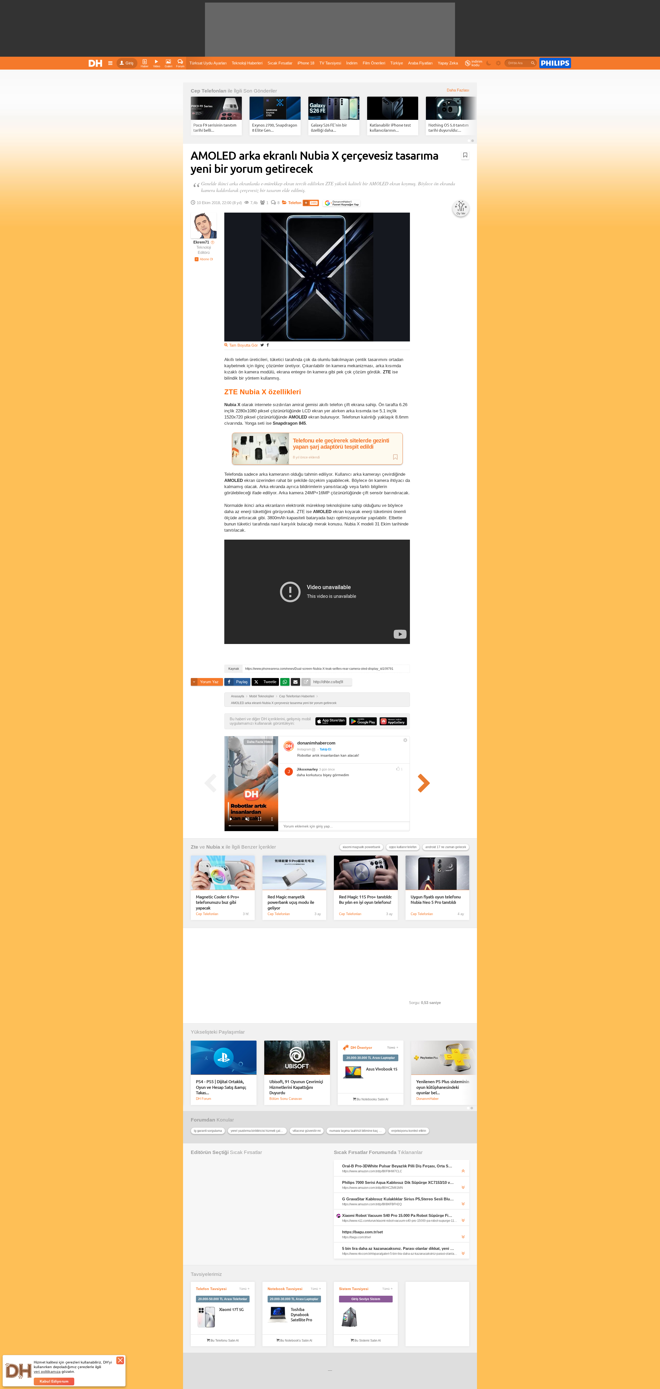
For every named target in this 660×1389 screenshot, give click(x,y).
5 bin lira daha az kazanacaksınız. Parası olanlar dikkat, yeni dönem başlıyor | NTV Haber (398, 1248)
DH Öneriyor (361, 1047)
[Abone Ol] (204, 259)
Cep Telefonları (208, 91)
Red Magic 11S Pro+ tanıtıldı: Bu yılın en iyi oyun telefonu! (365, 899)
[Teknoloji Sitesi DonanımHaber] (96, 63)
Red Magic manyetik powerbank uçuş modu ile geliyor (291, 902)
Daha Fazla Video (259, 742)
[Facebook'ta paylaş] (268, 345)
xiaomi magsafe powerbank (361, 847)
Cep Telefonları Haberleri (297, 696)
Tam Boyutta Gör (243, 345)
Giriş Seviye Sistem (365, 1299)
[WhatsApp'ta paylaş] (285, 682)
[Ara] (533, 63)
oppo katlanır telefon (403, 847)
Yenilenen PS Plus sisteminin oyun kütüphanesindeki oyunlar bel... (442, 1087)
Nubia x (215, 847)
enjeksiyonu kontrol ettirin (408, 1131)
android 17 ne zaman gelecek (445, 847)
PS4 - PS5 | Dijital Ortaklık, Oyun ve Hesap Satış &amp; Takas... (221, 1087)
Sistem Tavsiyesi (353, 1289)
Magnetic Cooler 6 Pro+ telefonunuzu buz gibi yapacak (217, 902)
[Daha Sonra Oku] (465, 155)
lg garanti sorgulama (208, 1131)
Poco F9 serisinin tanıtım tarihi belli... (214, 127)
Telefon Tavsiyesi (211, 1289)
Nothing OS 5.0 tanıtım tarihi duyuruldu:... (448, 127)
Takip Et (325, 749)
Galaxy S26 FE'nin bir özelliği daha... (329, 127)
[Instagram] (288, 746)
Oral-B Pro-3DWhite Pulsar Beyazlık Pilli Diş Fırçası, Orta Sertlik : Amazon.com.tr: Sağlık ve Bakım (398, 1166)
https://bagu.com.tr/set (362, 1232)
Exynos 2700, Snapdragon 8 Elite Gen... (274, 127)
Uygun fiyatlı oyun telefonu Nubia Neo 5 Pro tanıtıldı (436, 899)
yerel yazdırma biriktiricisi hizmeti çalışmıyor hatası (259, 1131)
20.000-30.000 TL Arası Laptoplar (370, 1058)
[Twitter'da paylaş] (262, 345)
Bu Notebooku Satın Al (372, 1099)
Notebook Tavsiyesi (285, 1289)
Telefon (294, 203)
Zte (194, 847)
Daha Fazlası (458, 90)
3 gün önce (327, 769)
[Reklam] (555, 63)
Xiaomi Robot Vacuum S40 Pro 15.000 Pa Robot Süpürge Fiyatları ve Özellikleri (398, 1215)
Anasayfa (237, 696)
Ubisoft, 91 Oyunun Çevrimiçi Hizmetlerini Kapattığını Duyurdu (296, 1087)
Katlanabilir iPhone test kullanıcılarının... (390, 127)
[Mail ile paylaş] (295, 682)
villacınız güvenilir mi (307, 1131)
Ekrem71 (201, 242)
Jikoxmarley (307, 769)
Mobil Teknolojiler (261, 696)
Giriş (130, 63)
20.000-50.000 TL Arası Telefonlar (222, 1299)
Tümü (391, 1047)
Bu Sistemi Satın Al (367, 1340)
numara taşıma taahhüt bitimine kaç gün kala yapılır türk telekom (357, 1131)
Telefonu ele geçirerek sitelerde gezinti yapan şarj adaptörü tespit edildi (341, 444)
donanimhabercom (316, 743)
